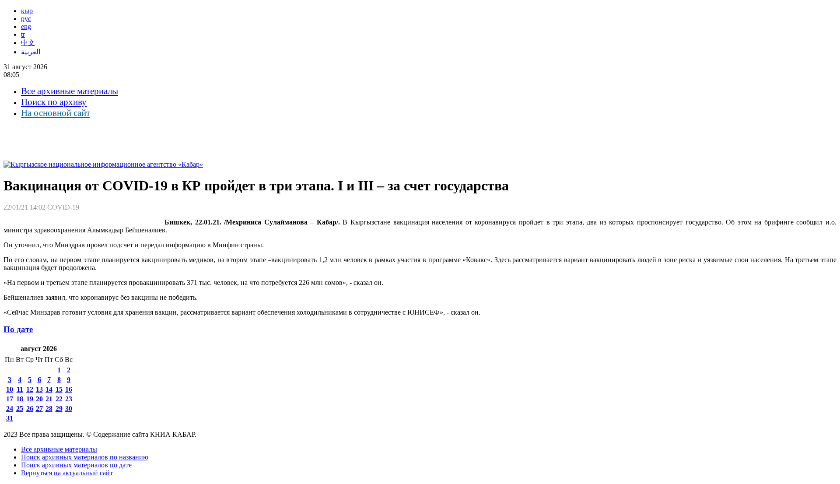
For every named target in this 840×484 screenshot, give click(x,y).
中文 (28, 42)
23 (68, 399)
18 (19, 399)
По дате (18, 329)
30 (68, 408)
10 (9, 389)
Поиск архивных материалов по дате (76, 465)
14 (49, 389)
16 (68, 389)
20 (39, 399)
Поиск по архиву (54, 102)
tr (23, 34)
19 (29, 399)
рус (26, 18)
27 (39, 408)
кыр (27, 10)
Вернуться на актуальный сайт (67, 473)
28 (49, 408)
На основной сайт (55, 113)
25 (19, 408)
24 (9, 408)
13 (39, 389)
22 (59, 399)
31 (9, 418)
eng (26, 26)
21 (49, 399)
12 (29, 389)
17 (9, 399)
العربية (30, 52)
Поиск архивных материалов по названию (84, 457)
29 (59, 408)
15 (59, 389)
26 (29, 408)
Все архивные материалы (69, 91)
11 (20, 389)
